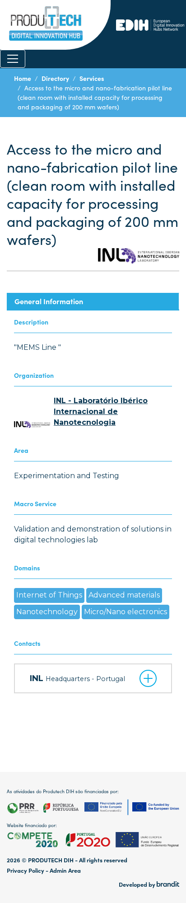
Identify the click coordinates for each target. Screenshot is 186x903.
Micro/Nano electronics (125, 611)
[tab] (93, 301)
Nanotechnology (47, 611)
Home (22, 78)
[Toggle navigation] (12, 59)
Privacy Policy (25, 870)
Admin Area (65, 870)
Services (91, 78)
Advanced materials (124, 595)
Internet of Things (49, 595)
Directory (55, 78)
